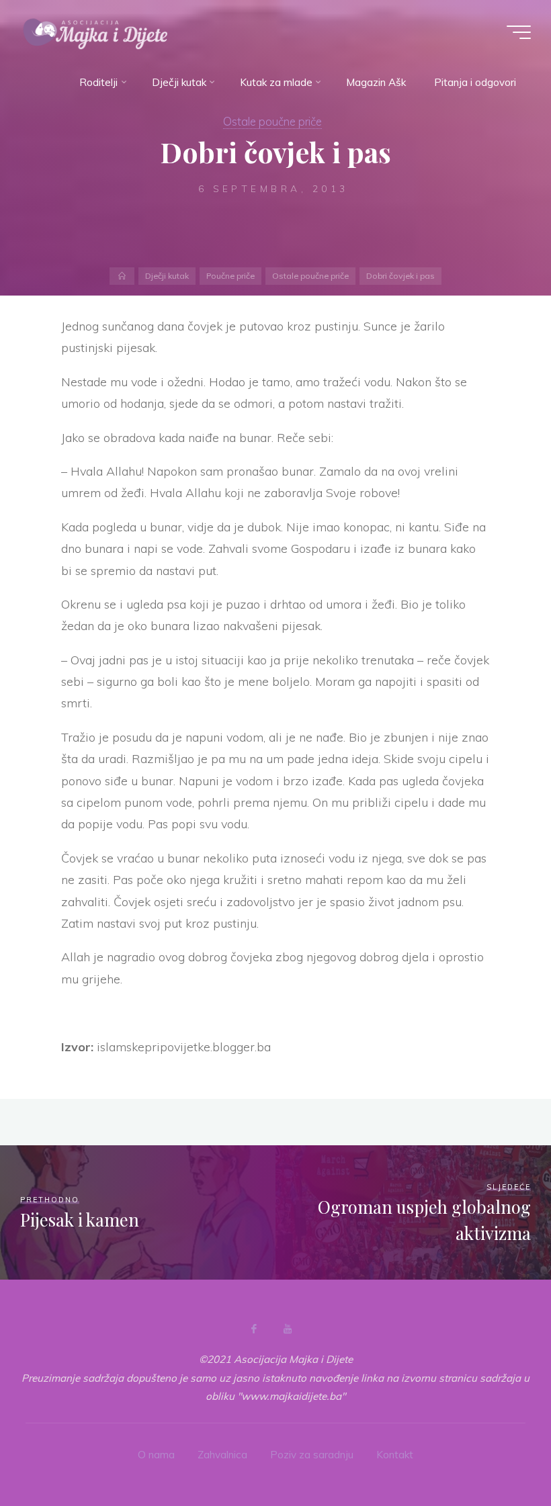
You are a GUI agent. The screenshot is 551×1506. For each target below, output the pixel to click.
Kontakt (394, 1454)
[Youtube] (288, 1329)
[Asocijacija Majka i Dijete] (95, 32)
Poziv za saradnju (311, 1454)
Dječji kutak (167, 276)
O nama (156, 1454)
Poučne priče (230, 276)
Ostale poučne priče (272, 121)
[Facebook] (254, 1329)
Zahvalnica (222, 1454)
